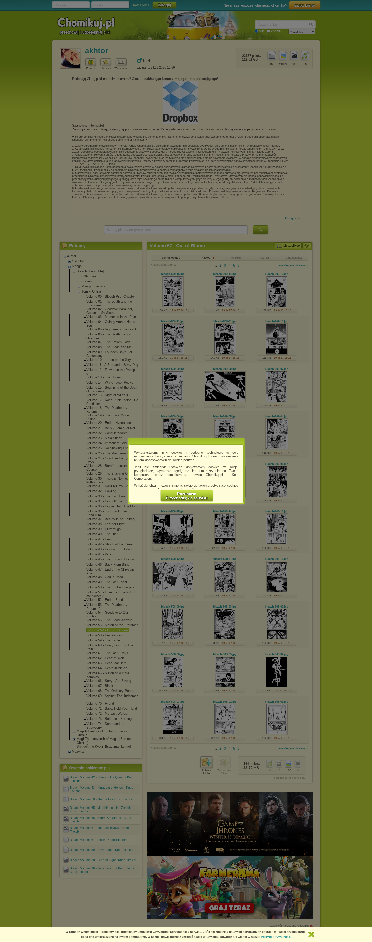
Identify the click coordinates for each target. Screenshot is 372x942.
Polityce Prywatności (276, 937)
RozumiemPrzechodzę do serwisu (187, 495)
